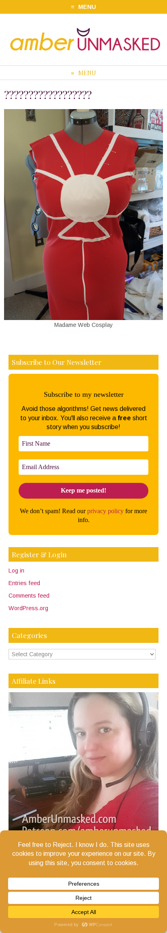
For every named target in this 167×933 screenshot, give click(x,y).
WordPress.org (28, 608)
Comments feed (29, 595)
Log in (16, 570)
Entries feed (24, 583)
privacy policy (105, 511)
